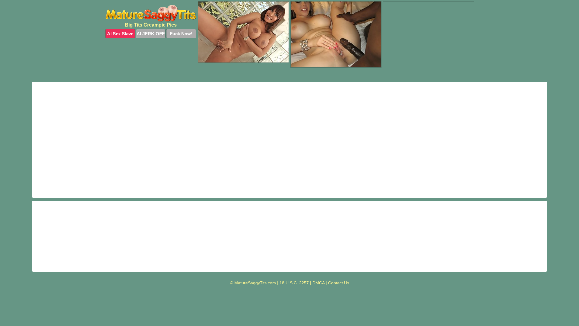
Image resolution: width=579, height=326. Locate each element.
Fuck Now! (181, 33)
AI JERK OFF (151, 33)
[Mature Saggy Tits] (150, 13)
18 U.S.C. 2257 (294, 282)
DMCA (318, 282)
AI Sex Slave (120, 33)
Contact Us (338, 282)
